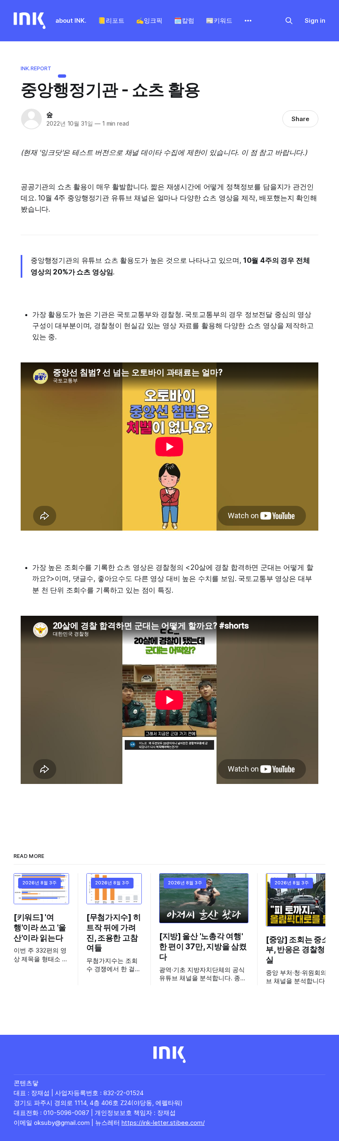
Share (300, 119)
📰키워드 (219, 20)
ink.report (36, 68)
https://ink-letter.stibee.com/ (163, 1123)
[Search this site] (289, 20)
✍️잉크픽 (149, 20)
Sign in (315, 20)
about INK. (70, 20)
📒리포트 (111, 20)
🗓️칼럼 (184, 20)
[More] (248, 20)
